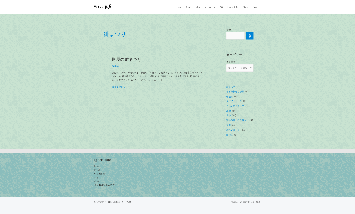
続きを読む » (118, 87)
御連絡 (115, 66)
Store (245, 7)
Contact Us (233, 7)
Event (255, 7)
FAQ (221, 7)
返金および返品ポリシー (106, 185)
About (188, 7)
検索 (228, 30)
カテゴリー (231, 62)
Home (179, 7)
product (208, 7)
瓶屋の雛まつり (127, 59)
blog (198, 7)
